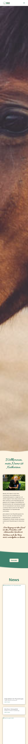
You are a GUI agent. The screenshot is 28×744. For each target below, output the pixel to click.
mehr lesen (7, 702)
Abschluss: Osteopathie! (11, 709)
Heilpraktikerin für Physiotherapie (13, 699)
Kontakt (14, 560)
